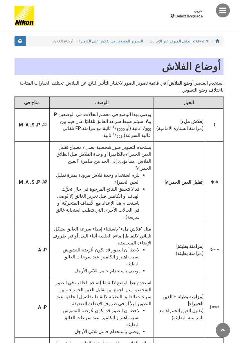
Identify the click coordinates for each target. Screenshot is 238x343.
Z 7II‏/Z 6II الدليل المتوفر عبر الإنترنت (179, 41)
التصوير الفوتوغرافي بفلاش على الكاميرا (111, 41)
